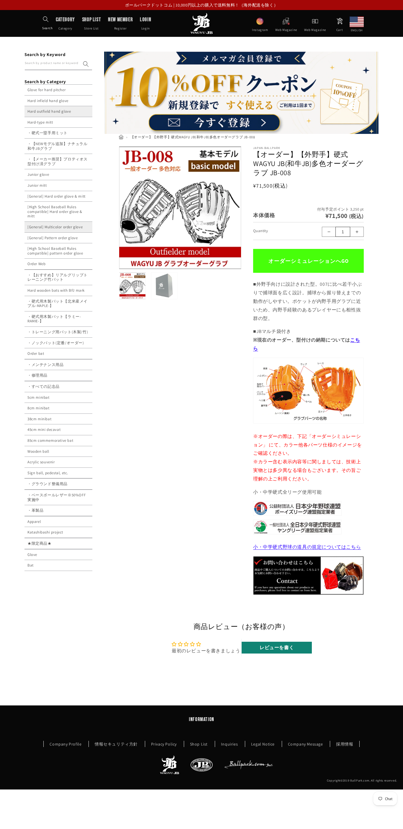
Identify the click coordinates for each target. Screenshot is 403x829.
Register (120, 23)
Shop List (199, 744)
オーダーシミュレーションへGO (308, 260)
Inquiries (229, 744)
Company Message (305, 744)
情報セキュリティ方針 (116, 744)
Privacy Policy (164, 744)
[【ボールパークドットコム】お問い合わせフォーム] (308, 594)
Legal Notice (263, 744)
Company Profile (65, 744)
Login (145, 23)
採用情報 (344, 744)
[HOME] (121, 137)
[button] (45, 19)
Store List (91, 23)
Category (65, 23)
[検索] (85, 64)
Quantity (260, 230)
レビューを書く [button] (277, 647)
